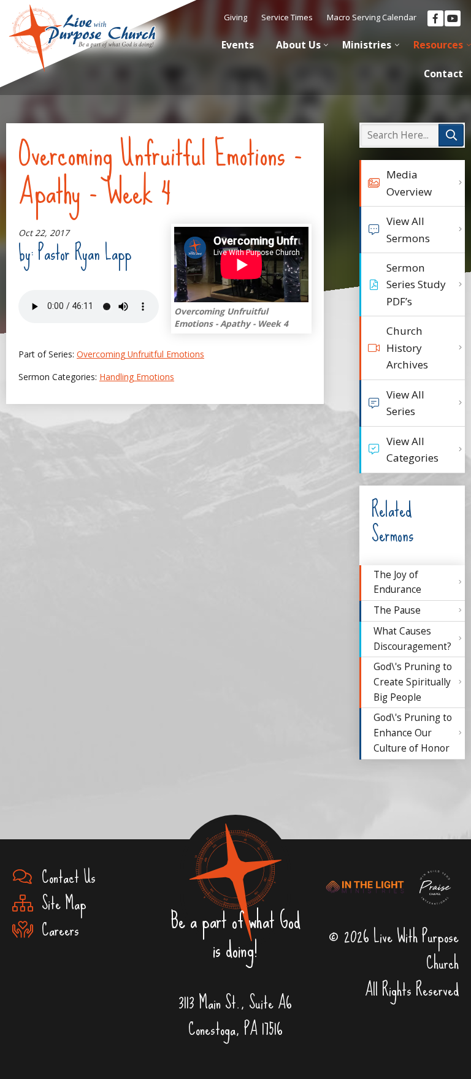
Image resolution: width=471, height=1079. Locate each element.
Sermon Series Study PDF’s (416, 284)
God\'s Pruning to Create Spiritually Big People (412, 681)
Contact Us (64, 877)
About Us (298, 44)
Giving (235, 17)
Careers (56, 930)
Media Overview (409, 182)
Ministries (366, 44)
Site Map (59, 903)
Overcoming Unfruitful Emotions (140, 354)
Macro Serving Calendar (371, 17)
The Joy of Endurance (397, 582)
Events (237, 44)
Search (451, 135)
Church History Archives (407, 348)
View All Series (405, 402)
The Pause (397, 610)
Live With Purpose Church (82, 30)
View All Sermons (408, 229)
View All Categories (412, 449)
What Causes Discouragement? (412, 639)
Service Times (287, 17)
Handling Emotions (136, 377)
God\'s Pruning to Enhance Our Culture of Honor (412, 732)
